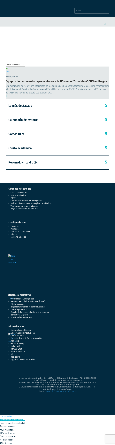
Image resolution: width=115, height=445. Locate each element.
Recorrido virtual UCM (22, 162)
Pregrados (15, 226)
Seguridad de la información (23, 359)
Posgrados (15, 229)
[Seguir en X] (16, 369)
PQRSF (13, 198)
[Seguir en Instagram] (22, 369)
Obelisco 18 (15, 357)
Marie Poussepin (18, 351)
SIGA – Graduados (18, 195)
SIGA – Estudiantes (19, 192)
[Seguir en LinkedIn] (33, 369)
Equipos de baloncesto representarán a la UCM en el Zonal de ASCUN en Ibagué (56, 81)
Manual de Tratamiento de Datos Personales (61, 391)
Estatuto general (18, 304)
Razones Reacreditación (21, 330)
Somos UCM (16, 134)
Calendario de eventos (23, 120)
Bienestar (9, 71)
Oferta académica (20, 148)
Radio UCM (15, 346)
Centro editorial (17, 335)
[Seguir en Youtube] (27, 369)
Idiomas (14, 234)
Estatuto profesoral (19, 309)
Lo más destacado (20, 106)
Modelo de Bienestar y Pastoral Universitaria (30, 312)
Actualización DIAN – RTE (21, 317)
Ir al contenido (6, 416)
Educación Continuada (20, 231)
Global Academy (17, 343)
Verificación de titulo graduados (24, 206)
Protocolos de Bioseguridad (22, 299)
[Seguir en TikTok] (38, 369)
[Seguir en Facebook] (10, 369)
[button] (12, 420)
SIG (12, 354)
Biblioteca (15, 341)
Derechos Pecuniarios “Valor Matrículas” (28, 301)
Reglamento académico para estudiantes (28, 307)
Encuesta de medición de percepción (26, 338)
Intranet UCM (16, 349)
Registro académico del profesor (24, 208)
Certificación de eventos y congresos (26, 200)
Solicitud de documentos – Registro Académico (31, 203)
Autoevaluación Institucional (23, 333)
